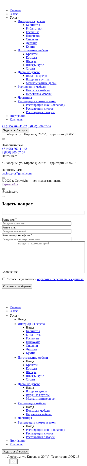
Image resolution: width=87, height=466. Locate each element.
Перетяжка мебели (39, 94)
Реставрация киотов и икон (37, 101)
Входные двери (36, 75)
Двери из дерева (29, 72)
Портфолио (17, 115)
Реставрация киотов (40, 108)
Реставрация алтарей (40, 112)
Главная (15, 10)
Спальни (32, 39)
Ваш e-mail (9, 227)
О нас (14, 14)
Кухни (30, 46)
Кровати (32, 54)
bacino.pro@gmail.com (17, 173)
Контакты (16, 119)
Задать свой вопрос (15, 130)
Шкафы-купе (35, 65)
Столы (30, 68)
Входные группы (38, 79)
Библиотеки (34, 28)
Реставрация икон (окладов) (45, 105)
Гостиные (32, 32)
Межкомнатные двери (41, 83)
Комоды (31, 57)
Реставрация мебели (32, 86)
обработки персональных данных (60, 279)
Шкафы (31, 61)
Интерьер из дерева (31, 21)
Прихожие (33, 35)
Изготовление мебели (33, 50)
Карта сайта (10, 184)
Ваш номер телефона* (17, 235)
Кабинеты (33, 24)
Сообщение (10, 272)
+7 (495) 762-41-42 (14, 126)
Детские (31, 43)
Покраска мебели (38, 90)
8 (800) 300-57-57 (39, 126)
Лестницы (25, 97)
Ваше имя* (9, 219)
